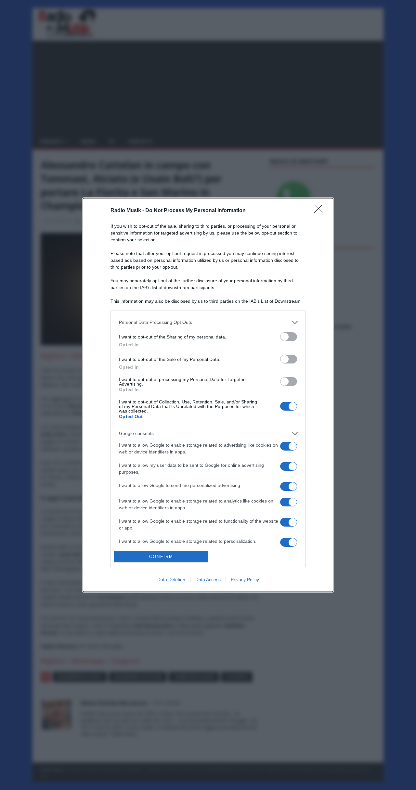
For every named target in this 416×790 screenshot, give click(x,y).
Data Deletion (171, 579)
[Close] (320, 211)
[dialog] (208, 395)
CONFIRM (161, 556)
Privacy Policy (245, 579)
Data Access (208, 579)
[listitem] (208, 322)
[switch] (288, 336)
